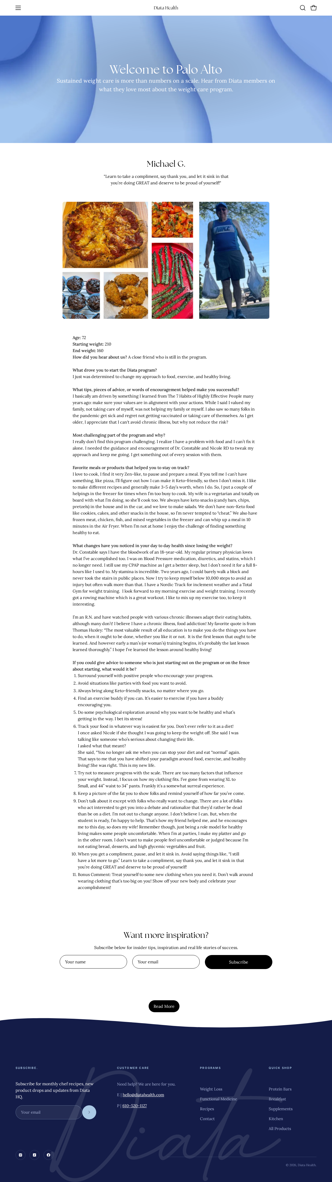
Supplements (281, 1108)
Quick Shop (280, 1068)
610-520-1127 (134, 1105)
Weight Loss (211, 1089)
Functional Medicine (218, 1098)
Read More (164, 1006)
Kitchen (276, 1118)
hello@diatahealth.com (143, 1094)
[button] (302, 7)
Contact (207, 1118)
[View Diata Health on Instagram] (20, 1155)
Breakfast (277, 1098)
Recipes (207, 1108)
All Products (280, 1128)
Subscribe (238, 962)
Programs (210, 1068)
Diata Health (166, 8)
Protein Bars (280, 1089)
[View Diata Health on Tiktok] (34, 1155)
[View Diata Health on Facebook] (48, 1155)
